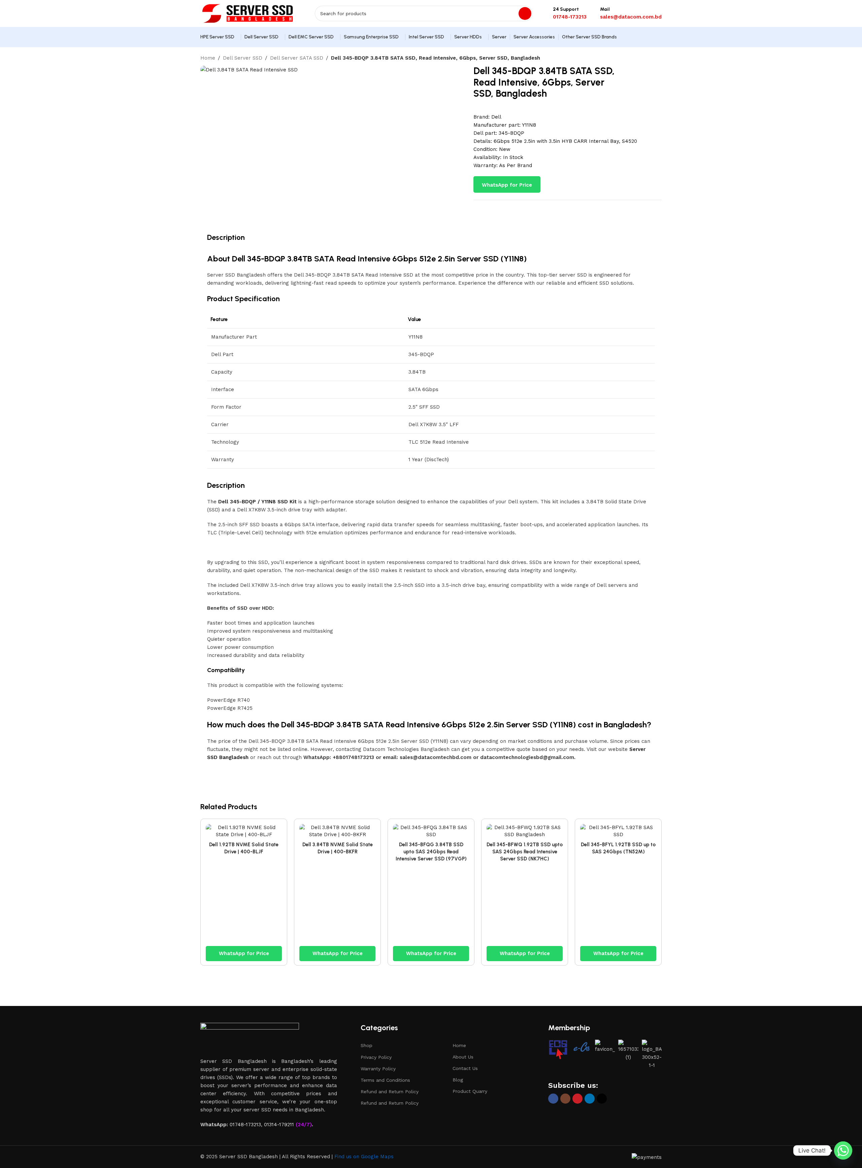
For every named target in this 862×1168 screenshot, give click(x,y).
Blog (458, 1079)
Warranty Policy (378, 1068)
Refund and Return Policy (390, 1091)
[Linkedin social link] (590, 1099)
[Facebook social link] (553, 1099)
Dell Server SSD (242, 58)
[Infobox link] (570, 13)
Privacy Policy (376, 1057)
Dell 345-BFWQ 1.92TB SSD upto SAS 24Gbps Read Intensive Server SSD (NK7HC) (525, 852)
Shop (366, 1045)
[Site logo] (247, 13)
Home (207, 58)
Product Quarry (470, 1091)
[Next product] (658, 58)
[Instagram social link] (565, 1099)
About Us (463, 1057)
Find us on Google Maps (364, 1157)
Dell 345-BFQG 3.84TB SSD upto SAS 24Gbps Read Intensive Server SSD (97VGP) (431, 852)
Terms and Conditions (385, 1080)
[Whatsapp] (843, 1150)
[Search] (525, 13)
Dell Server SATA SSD (296, 58)
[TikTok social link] (602, 1099)
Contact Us (465, 1068)
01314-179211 (279, 1125)
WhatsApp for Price (507, 185)
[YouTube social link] (577, 1099)
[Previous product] (644, 58)
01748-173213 (245, 1125)
